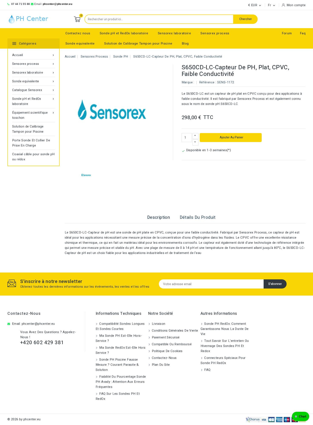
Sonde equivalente (80, 43)
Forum (287, 33)
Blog (185, 43)
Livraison (158, 323)
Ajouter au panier (231, 137)
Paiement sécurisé (165, 337)
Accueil (33, 55)
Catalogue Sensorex (33, 90)
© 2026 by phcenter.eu (23, 419)
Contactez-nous (24, 313)
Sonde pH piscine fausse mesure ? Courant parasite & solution (117, 364)
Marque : (188, 82)
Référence (207, 82)
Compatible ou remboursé (171, 344)
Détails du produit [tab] (198, 217)
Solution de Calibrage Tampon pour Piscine (138, 43)
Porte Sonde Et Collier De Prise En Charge (31, 143)
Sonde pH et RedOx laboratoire (124, 33)
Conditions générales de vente (174, 330)
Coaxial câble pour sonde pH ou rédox (33, 157)
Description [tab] (158, 217)
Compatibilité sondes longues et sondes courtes (120, 326)
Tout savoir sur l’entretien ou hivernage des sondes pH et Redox (225, 345)
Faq (303, 33)
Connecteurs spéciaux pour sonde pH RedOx (223, 360)
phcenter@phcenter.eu (57, 4)
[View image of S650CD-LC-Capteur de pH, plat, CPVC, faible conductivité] (86, 175)
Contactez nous (77, 33)
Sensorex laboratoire (174, 33)
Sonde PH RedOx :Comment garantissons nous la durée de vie (225, 328)
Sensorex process (214, 33)
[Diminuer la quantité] (195, 142)
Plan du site (160, 364)
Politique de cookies (167, 351)
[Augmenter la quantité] (195, 136)
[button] (300, 416)
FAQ (207, 369)
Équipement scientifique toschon (33, 115)
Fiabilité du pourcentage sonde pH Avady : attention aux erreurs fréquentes (121, 381)
